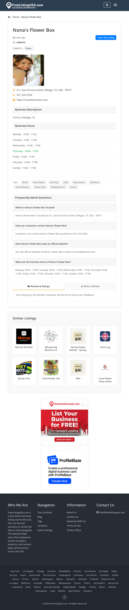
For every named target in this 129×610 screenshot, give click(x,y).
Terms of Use (74, 525)
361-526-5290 (24, 94)
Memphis (70, 579)
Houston (51, 571)
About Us (71, 512)
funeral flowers (22, 187)
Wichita (61, 590)
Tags (39, 521)
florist (25, 182)
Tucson (77, 583)
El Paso (25, 579)
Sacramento (99, 583)
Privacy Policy (74, 530)
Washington (47, 579)
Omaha (92, 587)
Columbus (78, 575)
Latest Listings (44, 530)
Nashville (82, 579)
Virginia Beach (69, 587)
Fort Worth (91, 575)
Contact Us (72, 516)
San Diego (103, 571)
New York (15, 571)
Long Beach (17, 587)
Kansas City (113, 583)
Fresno (87, 583)
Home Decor (79, 182)
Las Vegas (13, 583)
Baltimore (25, 583)
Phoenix (77, 571)
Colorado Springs (52, 587)
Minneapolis (41, 590)
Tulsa (52, 590)
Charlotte (104, 575)
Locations (42, 525)
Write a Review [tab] (91, 286)
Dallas (114, 571)
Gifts (66, 182)
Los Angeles (28, 571)
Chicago (40, 571)
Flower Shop (40, 187)
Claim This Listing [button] (105, 37)
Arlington (87, 590)
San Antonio (90, 571)
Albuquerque (65, 583)
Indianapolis (64, 575)
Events (73, 187)
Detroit (35, 579)
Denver (15, 579)
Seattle (115, 575)
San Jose (13, 575)
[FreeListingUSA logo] (24, 5)
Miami (102, 587)
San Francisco (49, 575)
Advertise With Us (76, 521)
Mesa (28, 587)
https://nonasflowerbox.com (32, 99)
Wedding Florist (58, 187)
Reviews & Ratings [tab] (40, 286)
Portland (94, 579)
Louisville (38, 583)
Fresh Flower (39, 182)
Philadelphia (64, 571)
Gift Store (94, 182)
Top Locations (44, 512)
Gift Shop (54, 182)
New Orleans (74, 590)
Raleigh (82, 587)
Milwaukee (50, 583)
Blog (39, 516)
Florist (16, 16)
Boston (59, 579)
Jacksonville (34, 575)
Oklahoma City (108, 579)
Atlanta (37, 587)
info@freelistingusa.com (112, 512)
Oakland (112, 587)
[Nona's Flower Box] (28, 69)
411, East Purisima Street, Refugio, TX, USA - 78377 (44, 90)
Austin (23, 575)
